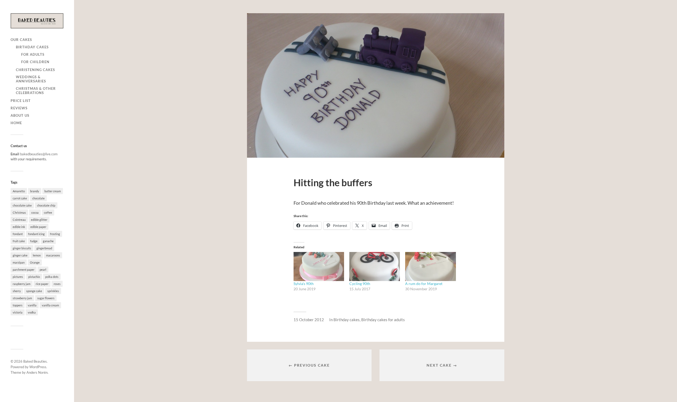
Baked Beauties (35, 361)
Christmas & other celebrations (36, 90)
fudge (34, 241)
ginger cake (20, 255)
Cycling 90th (359, 283)
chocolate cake (22, 205)
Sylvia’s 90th (304, 283)
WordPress (37, 367)
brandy (34, 191)
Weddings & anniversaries (31, 79)
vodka (32, 312)
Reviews (19, 108)
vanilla (32, 305)
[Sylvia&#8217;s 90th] (319, 266)
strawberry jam (22, 298)
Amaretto (19, 191)
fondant (18, 234)
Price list (21, 101)
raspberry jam (21, 284)
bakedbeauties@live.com (39, 154)
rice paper (42, 284)
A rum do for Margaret (423, 283)
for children (35, 62)
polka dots (51, 276)
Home (16, 123)
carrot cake (20, 198)
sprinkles (53, 291)
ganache (48, 241)
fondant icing (36, 234)
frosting (55, 234)
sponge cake (34, 291)
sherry (17, 291)
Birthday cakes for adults (383, 319)
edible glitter (39, 219)
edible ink (19, 226)
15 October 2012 (309, 319)
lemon (37, 255)
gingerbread (44, 248)
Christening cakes (35, 70)
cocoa (35, 212)
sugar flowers (45, 298)
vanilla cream (50, 305)
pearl (43, 269)
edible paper (38, 226)
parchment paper (23, 269)
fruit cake (19, 241)
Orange (35, 262)
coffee (48, 212)
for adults (32, 54)
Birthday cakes (32, 47)
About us (20, 115)
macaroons (53, 255)
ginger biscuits (22, 248)
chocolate (38, 198)
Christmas (19, 212)
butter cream (52, 191)
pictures (18, 276)
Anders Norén (37, 372)
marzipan (19, 262)
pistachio (34, 276)
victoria (17, 312)
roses (57, 284)
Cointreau (19, 219)
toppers (17, 305)
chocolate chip (46, 205)
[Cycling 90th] (374, 266)
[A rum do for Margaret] (430, 266)
